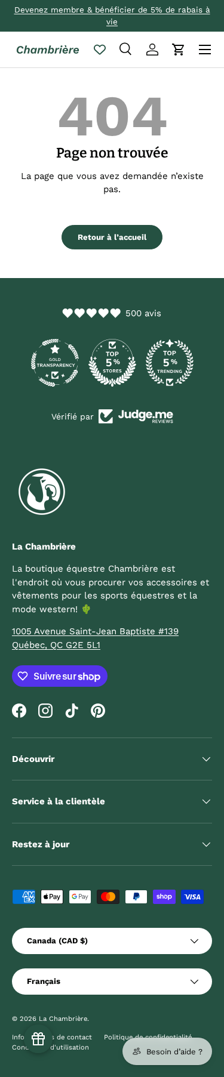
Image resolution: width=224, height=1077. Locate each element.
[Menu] (205, 49)
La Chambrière (63, 1019)
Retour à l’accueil (112, 237)
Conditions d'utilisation (50, 1047)
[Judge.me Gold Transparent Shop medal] (55, 363)
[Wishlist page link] (100, 49)
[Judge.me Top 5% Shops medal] (112, 363)
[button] (178, 49)
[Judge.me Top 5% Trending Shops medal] (170, 363)
